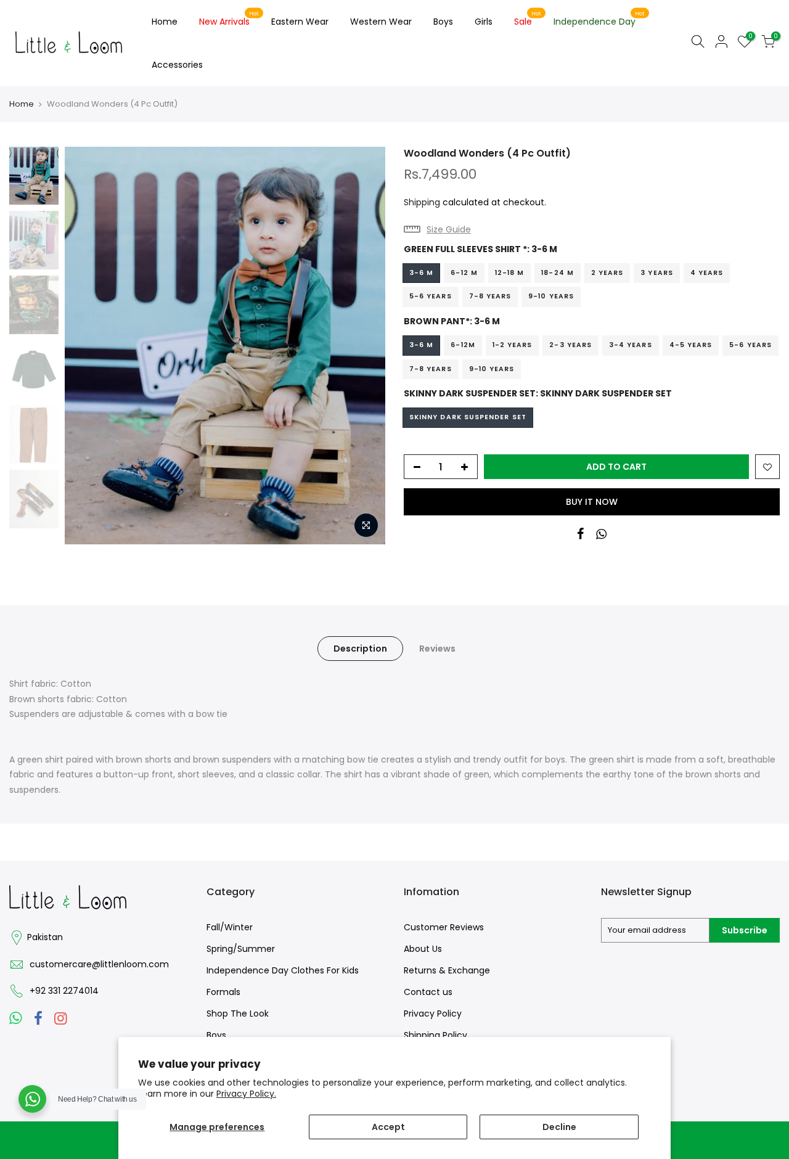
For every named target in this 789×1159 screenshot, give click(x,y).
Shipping (422, 202)
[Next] (363, 345)
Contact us (428, 992)
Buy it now (592, 502)
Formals (223, 992)
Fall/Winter (229, 927)
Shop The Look (237, 1013)
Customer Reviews (444, 927)
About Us (423, 949)
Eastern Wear (300, 21)
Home (165, 21)
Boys (443, 21)
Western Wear (381, 21)
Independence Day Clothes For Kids (282, 970)
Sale (528, 19)
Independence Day (599, 19)
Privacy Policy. (246, 1093)
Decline (559, 1127)
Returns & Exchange (447, 970)
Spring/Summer (240, 949)
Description (360, 648)
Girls (484, 21)
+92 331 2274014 (64, 991)
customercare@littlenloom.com (99, 964)
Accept (388, 1127)
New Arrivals (229, 19)
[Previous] (86, 345)
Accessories (177, 65)
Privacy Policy (433, 1013)
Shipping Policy (435, 1035)
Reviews (437, 648)
